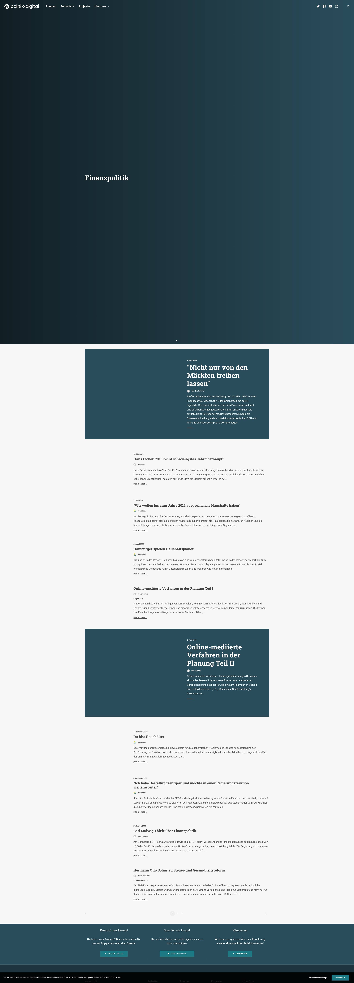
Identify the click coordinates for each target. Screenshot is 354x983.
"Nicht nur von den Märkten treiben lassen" (217, 375)
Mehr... (190, 428)
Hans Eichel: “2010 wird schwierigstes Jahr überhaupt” (178, 459)
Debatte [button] (66, 6)
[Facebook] (325, 6)
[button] (348, 6)
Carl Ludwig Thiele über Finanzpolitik (164, 830)
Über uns (100, 6)
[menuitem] (51, 6)
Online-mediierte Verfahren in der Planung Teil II (214, 654)
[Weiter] (265, 915)
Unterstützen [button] (115, 954)
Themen (51, 6)
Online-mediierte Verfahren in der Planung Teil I (173, 588)
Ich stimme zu (340, 978)
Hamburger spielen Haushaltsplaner (163, 549)
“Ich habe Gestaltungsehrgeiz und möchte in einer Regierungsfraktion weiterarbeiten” (191, 785)
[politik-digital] (21, 6)
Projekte (84, 6)
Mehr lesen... (140, 484)
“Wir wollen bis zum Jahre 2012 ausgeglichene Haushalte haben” (186, 505)
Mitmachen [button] (242, 954)
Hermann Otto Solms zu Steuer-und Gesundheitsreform (179, 870)
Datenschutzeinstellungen (318, 978)
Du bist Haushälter (148, 736)
